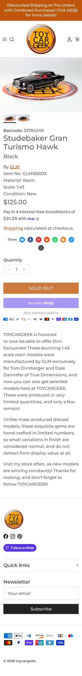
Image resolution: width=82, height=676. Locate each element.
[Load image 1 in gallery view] (41, 85)
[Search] (14, 39)
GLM (15, 166)
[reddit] (47, 239)
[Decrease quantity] (8, 269)
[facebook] (30, 239)
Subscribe (41, 608)
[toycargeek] (41, 39)
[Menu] (4, 39)
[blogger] (63, 239)
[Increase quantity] (25, 269)
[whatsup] (55, 239)
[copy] (71, 239)
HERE (72, 10)
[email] (22, 239)
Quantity (12, 259)
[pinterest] (38, 239)
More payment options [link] (41, 313)
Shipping (13, 228)
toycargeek (26, 661)
